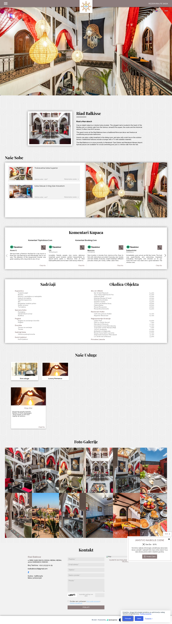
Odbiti (139, 618)
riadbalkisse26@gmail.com (37, 569)
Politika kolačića (145, 614)
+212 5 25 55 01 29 (45, 565)
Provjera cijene (150, 556)
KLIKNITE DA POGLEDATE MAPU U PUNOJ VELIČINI (125, 561)
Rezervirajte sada (158, 3)
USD (166, 11)
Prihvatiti (128, 618)
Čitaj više (43, 265)
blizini (166, 534)
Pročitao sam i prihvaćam (78, 601)
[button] (83, 93)
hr (159, 11)
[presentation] (6, 255)
